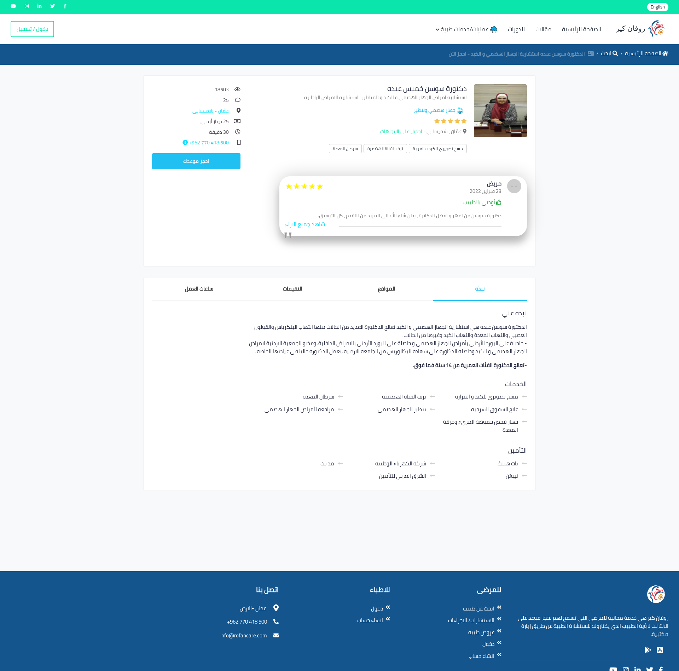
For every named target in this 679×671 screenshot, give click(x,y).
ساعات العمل (199, 288)
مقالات (543, 29)
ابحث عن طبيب (478, 608)
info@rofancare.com (243, 635)
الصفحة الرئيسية (581, 29)
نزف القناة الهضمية (385, 148)
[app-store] (660, 650)
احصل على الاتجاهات (401, 131)
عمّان (223, 110)
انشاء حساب (481, 656)
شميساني (203, 110)
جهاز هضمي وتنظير (434, 110)
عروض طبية (481, 632)
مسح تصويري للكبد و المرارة (438, 148)
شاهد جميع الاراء (305, 224)
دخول (488, 644)
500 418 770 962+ (208, 142)
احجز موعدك (196, 161)
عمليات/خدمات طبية (465, 29)
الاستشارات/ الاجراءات (471, 620)
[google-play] (647, 650)
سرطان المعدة (345, 148)
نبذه (480, 288)
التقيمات (292, 288)
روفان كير (631, 28)
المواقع (386, 288)
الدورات (516, 29)
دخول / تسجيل (32, 29)
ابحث (607, 53)
